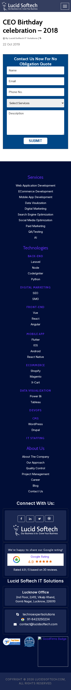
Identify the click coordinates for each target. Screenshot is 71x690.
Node (35, 267)
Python (35, 279)
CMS (35, 418)
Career (35, 480)
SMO (35, 299)
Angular (35, 324)
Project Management (35, 474)
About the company (35, 456)
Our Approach (35, 462)
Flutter (35, 339)
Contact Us (35, 491)
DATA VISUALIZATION (35, 390)
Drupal (35, 430)
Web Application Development (35, 185)
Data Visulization (35, 203)
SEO (35, 293)
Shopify (36, 371)
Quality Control (35, 468)
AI (35, 237)
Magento (35, 376)
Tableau (35, 402)
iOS (35, 345)
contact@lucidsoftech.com (38, 624)
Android (35, 351)
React (35, 318)
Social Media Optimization (35, 220)
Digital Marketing (35, 208)
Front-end (35, 307)
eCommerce (35, 365)
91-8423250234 (38, 619)
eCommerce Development (35, 191)
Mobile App (35, 334)
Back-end (35, 256)
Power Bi (35, 396)
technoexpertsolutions (39, 614)
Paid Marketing (35, 226)
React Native (35, 357)
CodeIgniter (35, 273)
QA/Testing (35, 231)
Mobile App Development (35, 197)
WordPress (35, 424)
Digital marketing (35, 287)
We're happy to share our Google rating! (35, 550)
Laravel (35, 262)
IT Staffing (35, 438)
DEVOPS (35, 410)
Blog (35, 485)
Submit (35, 141)
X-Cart (35, 382)
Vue (35, 313)
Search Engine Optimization (35, 214)
